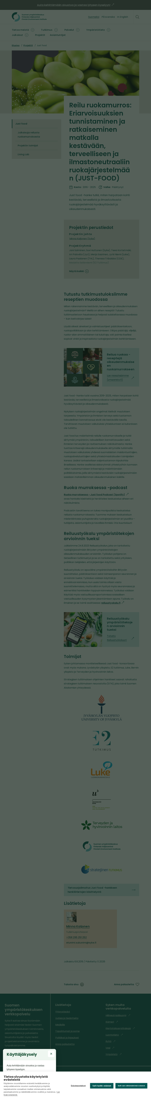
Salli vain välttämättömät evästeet (131, 1086)
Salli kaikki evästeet (101, 1086)
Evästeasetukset (78, 1086)
